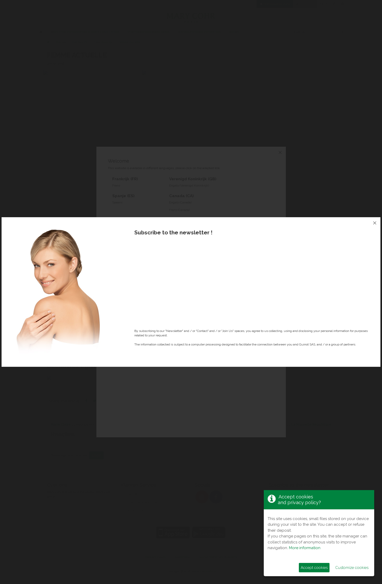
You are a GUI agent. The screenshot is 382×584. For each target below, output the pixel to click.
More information (304, 548)
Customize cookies (351, 567)
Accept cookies (314, 567)
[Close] (374, 223)
